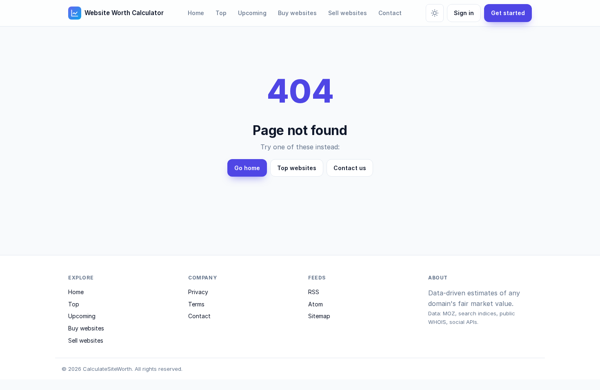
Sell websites (347, 12)
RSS (313, 291)
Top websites (296, 167)
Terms (196, 304)
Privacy (198, 291)
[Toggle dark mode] (435, 13)
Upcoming (252, 12)
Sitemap (319, 315)
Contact (390, 12)
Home (196, 12)
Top (221, 12)
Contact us (349, 167)
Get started (508, 12)
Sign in (464, 12)
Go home (247, 167)
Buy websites (297, 12)
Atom (315, 304)
